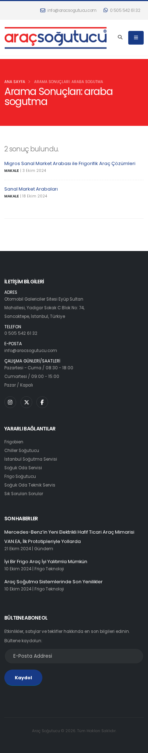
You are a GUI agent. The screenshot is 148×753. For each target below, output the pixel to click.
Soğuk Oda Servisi (23, 468)
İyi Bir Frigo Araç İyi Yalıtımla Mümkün (45, 561)
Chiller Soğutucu (21, 450)
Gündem (43, 549)
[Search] (120, 37)
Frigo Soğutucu (20, 476)
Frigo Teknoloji (49, 569)
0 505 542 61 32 (124, 10)
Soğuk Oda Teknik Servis (29, 485)
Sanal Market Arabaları (31, 189)
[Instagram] (10, 402)
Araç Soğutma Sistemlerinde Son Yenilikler (53, 581)
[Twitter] (26, 402)
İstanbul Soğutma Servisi (30, 459)
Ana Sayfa (14, 82)
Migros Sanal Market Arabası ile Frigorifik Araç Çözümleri (69, 163)
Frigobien (13, 442)
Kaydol (23, 678)
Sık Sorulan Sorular (23, 494)
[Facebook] (42, 402)
